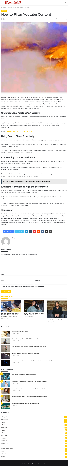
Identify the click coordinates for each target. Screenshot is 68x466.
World (3, 422)
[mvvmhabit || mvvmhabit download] (13, 2)
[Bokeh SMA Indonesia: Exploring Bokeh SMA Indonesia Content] (5, 384)
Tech (3, 425)
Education (5, 440)
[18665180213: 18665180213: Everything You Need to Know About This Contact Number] (11, 306)
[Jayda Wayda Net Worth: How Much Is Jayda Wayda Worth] (34, 306)
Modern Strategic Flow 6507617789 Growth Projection (27, 339)
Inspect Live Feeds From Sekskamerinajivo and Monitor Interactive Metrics (32, 361)
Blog (3, 430)
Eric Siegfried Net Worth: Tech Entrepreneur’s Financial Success (29, 396)
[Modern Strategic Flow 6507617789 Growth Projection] (5, 341)
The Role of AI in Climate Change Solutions (24, 374)
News (3, 432)
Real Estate (5, 443)
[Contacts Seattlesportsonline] (5, 334)
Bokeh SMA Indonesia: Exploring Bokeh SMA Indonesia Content (29, 381)
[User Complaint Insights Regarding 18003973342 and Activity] (5, 348)
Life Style (4, 435)
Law (3, 451)
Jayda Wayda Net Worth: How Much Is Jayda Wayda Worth (34, 313)
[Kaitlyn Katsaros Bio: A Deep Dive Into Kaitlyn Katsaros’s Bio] (5, 391)
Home (4, 7)
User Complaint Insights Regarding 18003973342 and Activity (29, 346)
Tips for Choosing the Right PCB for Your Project (25, 403)
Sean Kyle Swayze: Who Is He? (55, 320)
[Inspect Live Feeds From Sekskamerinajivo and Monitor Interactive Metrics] (5, 363)
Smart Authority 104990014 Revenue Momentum (25, 353)
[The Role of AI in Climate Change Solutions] (5, 376)
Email (3, 280)
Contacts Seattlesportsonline (20, 331)
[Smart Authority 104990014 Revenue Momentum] (5, 356)
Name (3, 274)
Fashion (4, 446)
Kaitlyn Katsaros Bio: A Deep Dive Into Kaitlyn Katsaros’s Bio (28, 389)
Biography (9, 7)
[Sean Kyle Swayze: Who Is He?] (57, 309)
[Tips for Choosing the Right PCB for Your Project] (5, 406)
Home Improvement (7, 448)
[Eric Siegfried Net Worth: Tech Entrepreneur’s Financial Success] (5, 398)
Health (4, 438)
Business (4, 427)
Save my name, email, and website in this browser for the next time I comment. (23, 286)
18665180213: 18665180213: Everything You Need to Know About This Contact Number (9, 314)
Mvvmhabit (5, 419)
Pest (3, 456)
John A (6, 19)
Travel (4, 454)
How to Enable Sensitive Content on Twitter (20, 131)
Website (37, 280)
